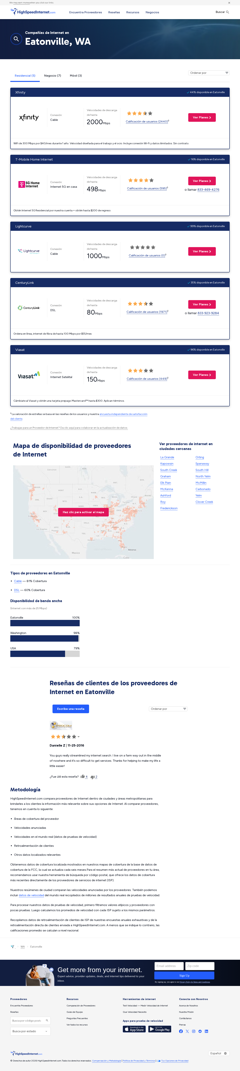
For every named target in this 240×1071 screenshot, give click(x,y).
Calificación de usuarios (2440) (147, 121)
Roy (163, 502)
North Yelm (203, 476)
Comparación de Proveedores (81, 1005)
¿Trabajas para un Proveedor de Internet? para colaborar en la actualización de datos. (69, 427)
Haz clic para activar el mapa (83, 512)
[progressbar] (45, 623)
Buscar (221, 12)
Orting (200, 457)
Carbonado (203, 489)
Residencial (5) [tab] (25, 75)
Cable (18, 581)
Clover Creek (204, 502)
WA (23, 946)
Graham (165, 476)
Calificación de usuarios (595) (147, 188)
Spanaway (202, 463)
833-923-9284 (208, 313)
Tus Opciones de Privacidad (174, 1060)
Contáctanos (185, 1018)
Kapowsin (166, 463)
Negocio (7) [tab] (52, 75)
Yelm (199, 495)
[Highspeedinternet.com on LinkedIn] (206, 1032)
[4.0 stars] (145, 113)
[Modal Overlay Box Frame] (120, 973)
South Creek (168, 470)
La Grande (167, 457)
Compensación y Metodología (106, 1060)
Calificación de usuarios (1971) (147, 312)
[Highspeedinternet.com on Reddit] (200, 1032)
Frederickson (169, 508)
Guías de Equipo (75, 1012)
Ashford (165, 495)
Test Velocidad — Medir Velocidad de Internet (145, 1005)
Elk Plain (165, 482)
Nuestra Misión (186, 1012)
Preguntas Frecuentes (77, 1018)
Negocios (152, 12)
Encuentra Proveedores (85, 12)
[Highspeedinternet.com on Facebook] (181, 1032)
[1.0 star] (129, 113)
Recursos (132, 12)
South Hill (202, 470)
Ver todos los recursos (77, 1024)
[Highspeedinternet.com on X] (187, 1032)
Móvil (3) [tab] (76, 75)
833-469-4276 (208, 190)
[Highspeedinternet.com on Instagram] (194, 1032)
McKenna (166, 489)
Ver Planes (198, 117)
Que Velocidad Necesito (134, 1012)
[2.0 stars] (134, 113)
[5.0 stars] (150, 113)
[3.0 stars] (139, 113)
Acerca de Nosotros (188, 1005)
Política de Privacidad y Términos (139, 1060)
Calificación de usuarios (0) (147, 255)
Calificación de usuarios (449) (147, 378)
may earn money (21, 2)
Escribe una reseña (70, 709)
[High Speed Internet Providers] (32, 11)
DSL (17, 590)
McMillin (201, 482)
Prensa (182, 1024)
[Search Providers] (46, 1021)
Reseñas (114, 12)
